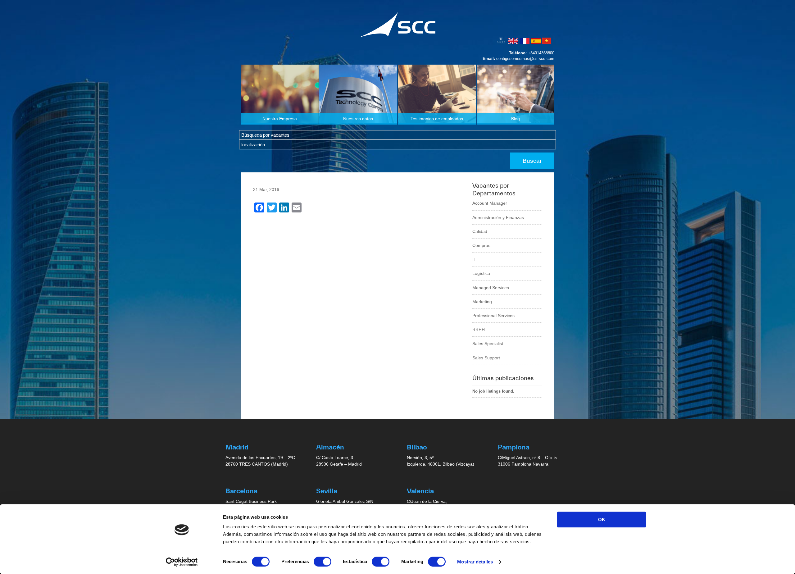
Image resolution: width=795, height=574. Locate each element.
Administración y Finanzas (498, 217)
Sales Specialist (487, 343)
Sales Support (486, 357)
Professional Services (493, 315)
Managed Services (490, 287)
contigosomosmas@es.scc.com (525, 58)
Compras (481, 245)
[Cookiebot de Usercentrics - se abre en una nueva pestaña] (182, 562)
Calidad (479, 231)
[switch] (322, 562)
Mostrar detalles (475, 561)
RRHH (478, 329)
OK (601, 519)
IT (474, 259)
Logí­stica (481, 273)
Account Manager (489, 203)
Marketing (482, 301)
